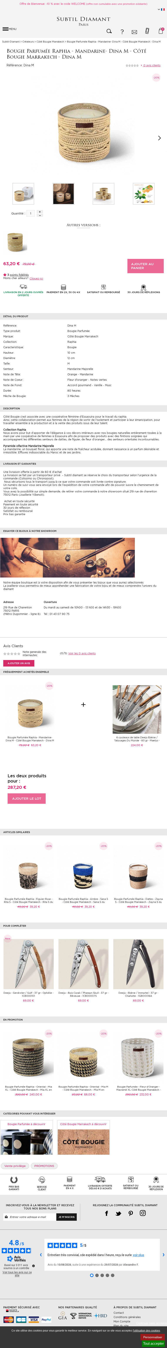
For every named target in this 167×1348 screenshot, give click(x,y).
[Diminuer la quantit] (40, 215)
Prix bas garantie (14, 514)
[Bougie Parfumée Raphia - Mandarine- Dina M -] (23, 194)
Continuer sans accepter (151, 1323)
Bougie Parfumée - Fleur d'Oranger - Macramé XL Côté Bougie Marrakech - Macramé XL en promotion (138, 1089)
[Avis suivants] (163, 1255)
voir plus (138, 1255)
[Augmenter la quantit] (40, 211)
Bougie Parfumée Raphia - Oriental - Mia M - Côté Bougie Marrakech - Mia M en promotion (83, 1089)
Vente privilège (15, 1166)
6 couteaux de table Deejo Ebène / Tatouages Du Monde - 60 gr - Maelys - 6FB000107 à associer (137, 740)
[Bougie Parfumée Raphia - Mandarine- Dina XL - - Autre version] (15, 242)
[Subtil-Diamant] (83, 21)
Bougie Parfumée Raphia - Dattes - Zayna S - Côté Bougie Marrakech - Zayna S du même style (138, 902)
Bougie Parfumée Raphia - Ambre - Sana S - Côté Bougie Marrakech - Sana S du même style (83, 902)
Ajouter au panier (142, 266)
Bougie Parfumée (78, 331)
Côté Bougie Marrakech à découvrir (83, 1124)
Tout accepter (153, 1343)
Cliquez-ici (36, 278)
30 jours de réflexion (16, 507)
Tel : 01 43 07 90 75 (56, 614)
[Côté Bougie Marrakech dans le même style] (83, 1141)
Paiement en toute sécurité (20, 504)
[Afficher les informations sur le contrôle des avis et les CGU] (33, 1266)
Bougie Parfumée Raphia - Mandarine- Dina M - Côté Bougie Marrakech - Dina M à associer (30, 740)
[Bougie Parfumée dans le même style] (26, 1141)
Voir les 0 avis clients (82, 653)
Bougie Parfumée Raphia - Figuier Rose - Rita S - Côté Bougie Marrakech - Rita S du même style (28, 902)
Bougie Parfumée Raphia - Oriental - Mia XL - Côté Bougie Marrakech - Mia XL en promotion (28, 1089)
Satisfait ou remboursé (18, 511)
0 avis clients (151, 65)
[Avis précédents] (41, 1255)
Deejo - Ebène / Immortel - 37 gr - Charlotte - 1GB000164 (138, 994)
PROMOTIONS (44, 1166)
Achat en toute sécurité (19, 501)
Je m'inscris (66, 1217)
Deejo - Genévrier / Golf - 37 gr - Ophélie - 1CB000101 (28, 994)
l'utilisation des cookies (146, 1330)
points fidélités (19, 274)
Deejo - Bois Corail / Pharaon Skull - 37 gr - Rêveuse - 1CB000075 (83, 994)
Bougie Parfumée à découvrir (26, 1124)
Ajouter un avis (19, 663)
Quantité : (18, 213)
